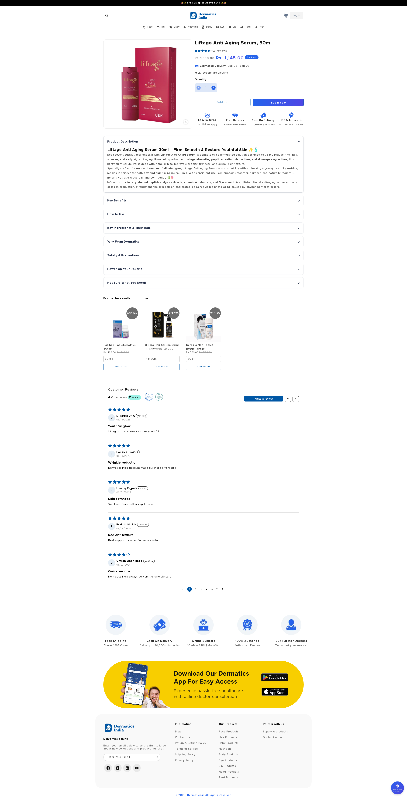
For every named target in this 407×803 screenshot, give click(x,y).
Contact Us (182, 737)
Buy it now (278, 102)
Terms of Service (186, 749)
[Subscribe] (156, 757)
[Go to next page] (223, 589)
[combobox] (120, 359)
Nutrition (225, 749)
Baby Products (229, 743)
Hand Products (229, 772)
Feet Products (228, 777)
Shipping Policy (185, 754)
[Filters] (288, 399)
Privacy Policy (184, 760)
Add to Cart (120, 367)
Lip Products (227, 766)
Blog (178, 731)
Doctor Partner (273, 737)
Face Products (228, 731)
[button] (106, 15)
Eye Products (228, 760)
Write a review (263, 399)
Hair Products (228, 737)
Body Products (229, 754)
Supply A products (275, 731)
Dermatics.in (196, 795)
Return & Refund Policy (191, 743)
